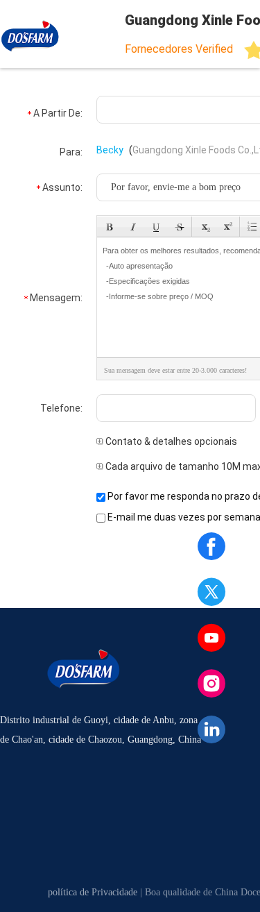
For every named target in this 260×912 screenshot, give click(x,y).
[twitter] (211, 592)
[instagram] (211, 684)
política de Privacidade (92, 892)
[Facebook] (211, 546)
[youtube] (211, 638)
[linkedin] (211, 729)
